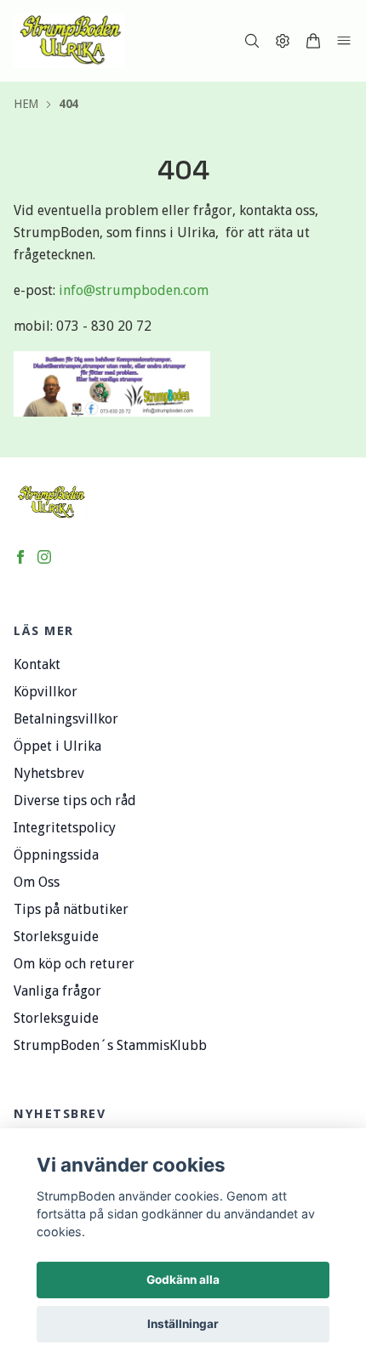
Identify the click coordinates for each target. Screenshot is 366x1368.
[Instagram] (44, 557)
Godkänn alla (183, 1279)
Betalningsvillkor (66, 719)
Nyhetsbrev (49, 773)
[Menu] (344, 41)
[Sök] (252, 40)
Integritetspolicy (65, 828)
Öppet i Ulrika (57, 746)
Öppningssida (56, 855)
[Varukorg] (313, 40)
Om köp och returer (74, 964)
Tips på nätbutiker (71, 909)
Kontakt (37, 664)
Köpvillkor (45, 692)
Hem (26, 104)
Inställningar (183, 1324)
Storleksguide (56, 936)
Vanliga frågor (57, 991)
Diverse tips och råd (75, 800)
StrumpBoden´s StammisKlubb (110, 1045)
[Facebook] (20, 557)
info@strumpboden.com (134, 290)
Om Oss (37, 882)
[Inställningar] (282, 40)
